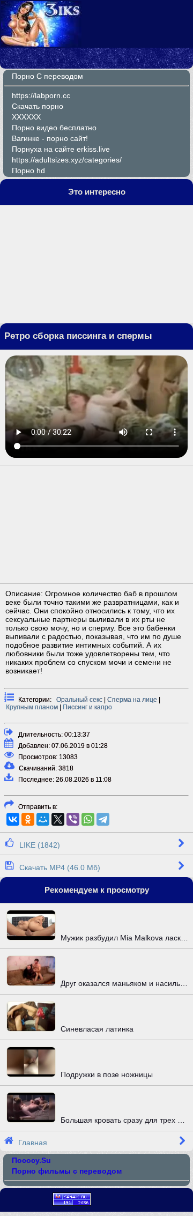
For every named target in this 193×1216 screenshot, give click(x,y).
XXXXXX (26, 117)
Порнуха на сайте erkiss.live (61, 149)
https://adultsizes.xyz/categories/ (67, 159)
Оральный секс (79, 699)
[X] (57, 819)
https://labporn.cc (41, 95)
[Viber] (72, 819)
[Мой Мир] (42, 819)
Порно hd (28, 170)
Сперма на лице (132, 699)
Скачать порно (37, 106)
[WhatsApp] (87, 819)
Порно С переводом (47, 76)
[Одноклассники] (27, 819)
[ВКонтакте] (12, 819)
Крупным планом (32, 707)
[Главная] (41, 44)
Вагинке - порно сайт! (50, 138)
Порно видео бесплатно (54, 127)
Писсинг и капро (87, 707)
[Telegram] (102, 819)
